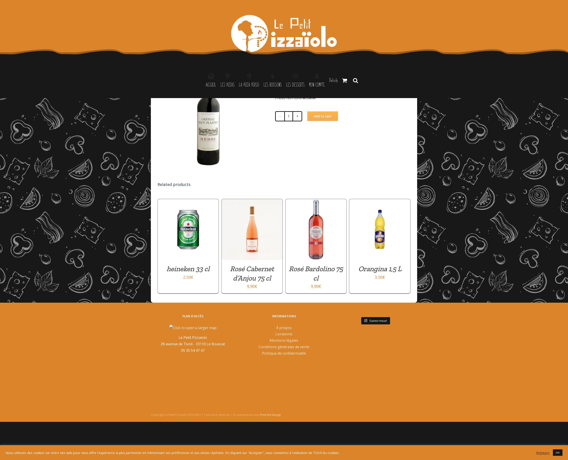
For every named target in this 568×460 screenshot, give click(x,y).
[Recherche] (355, 80)
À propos (284, 327)
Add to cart (322, 116)
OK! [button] (558, 452)
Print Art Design (270, 415)
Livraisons (283, 334)
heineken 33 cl (188, 269)
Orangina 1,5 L (379, 269)
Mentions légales (284, 340)
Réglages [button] (543, 453)
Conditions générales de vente (284, 346)
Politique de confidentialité (284, 353)
